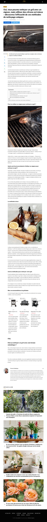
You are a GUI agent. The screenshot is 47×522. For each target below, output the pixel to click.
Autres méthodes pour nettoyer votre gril (18, 95)
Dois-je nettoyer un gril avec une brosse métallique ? (19, 100)
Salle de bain (30, 513)
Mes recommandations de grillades (17, 97)
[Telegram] (4, 66)
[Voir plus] (21, 22)
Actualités (7, 513)
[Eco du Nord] (24, 2)
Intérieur (19, 513)
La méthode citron (14, 94)
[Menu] (5, 2)
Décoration (37, 513)
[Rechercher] (42, 2)
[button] (38, 90)
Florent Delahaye (13, 19)
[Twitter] (4, 60)
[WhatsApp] (4, 69)
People (13, 513)
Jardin (5, 6)
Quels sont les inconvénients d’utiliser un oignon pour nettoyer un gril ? (25, 93)
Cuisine (24, 513)
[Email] (4, 72)
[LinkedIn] (4, 63)
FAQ (9, 98)
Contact (28, 515)
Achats (23, 515)
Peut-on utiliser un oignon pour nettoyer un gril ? (20, 91)
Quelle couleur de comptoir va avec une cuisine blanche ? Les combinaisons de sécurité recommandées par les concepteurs (23, 475)
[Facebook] (4, 57)
